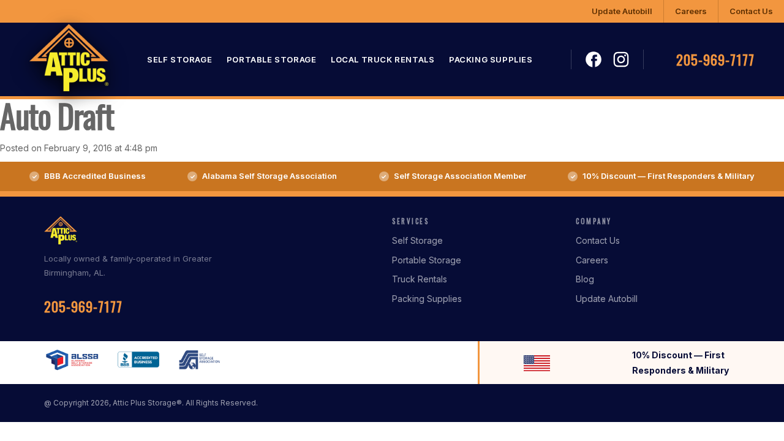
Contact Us (751, 11)
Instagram (621, 59)
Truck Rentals (419, 279)
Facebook (594, 60)
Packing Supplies (491, 59)
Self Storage (179, 59)
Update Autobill (622, 11)
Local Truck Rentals (382, 59)
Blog (585, 279)
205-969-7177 (715, 59)
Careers (691, 11)
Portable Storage (272, 59)
